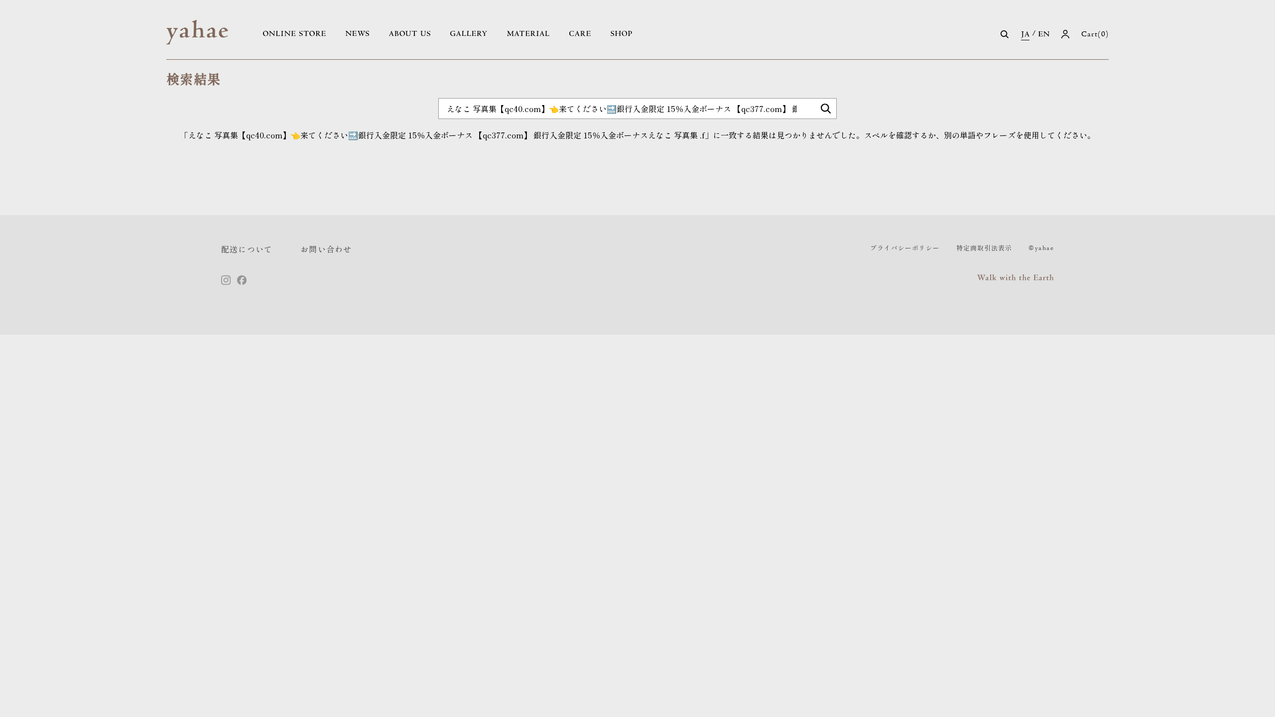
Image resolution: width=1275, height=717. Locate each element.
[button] (1005, 34)
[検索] (826, 109)
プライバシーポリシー (905, 247)
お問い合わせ (326, 249)
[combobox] (637, 108)
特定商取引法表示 (984, 247)
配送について (246, 249)
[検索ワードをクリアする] (848, 112)
